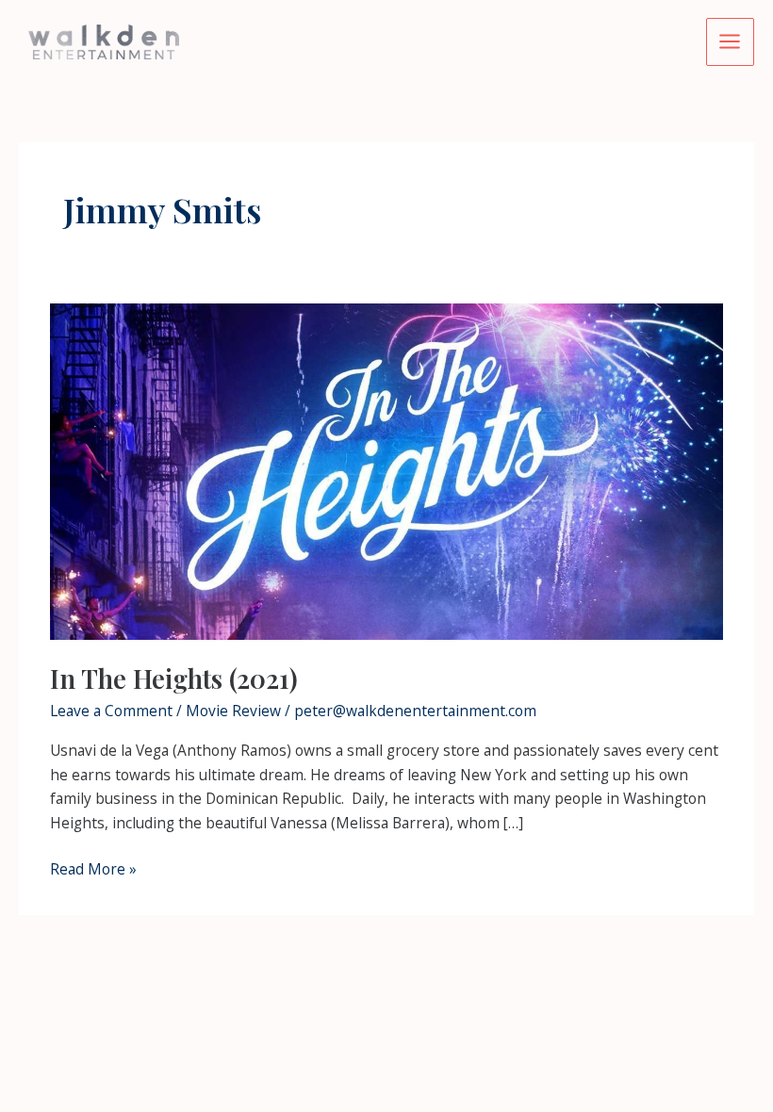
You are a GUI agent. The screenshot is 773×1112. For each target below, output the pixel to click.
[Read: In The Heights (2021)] (386, 470)
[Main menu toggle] (730, 42)
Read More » (93, 870)
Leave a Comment (111, 710)
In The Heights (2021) (174, 678)
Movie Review (233, 710)
